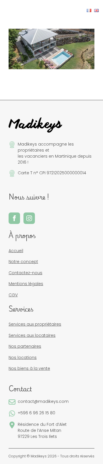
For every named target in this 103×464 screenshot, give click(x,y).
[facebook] (14, 218)
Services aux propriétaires (35, 324)
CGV (13, 295)
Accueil (16, 251)
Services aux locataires (32, 335)
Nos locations (23, 357)
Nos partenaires (25, 346)
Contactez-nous (25, 273)
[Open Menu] (8, 10)
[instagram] (29, 218)
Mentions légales (26, 284)
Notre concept (23, 261)
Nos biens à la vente (29, 368)
